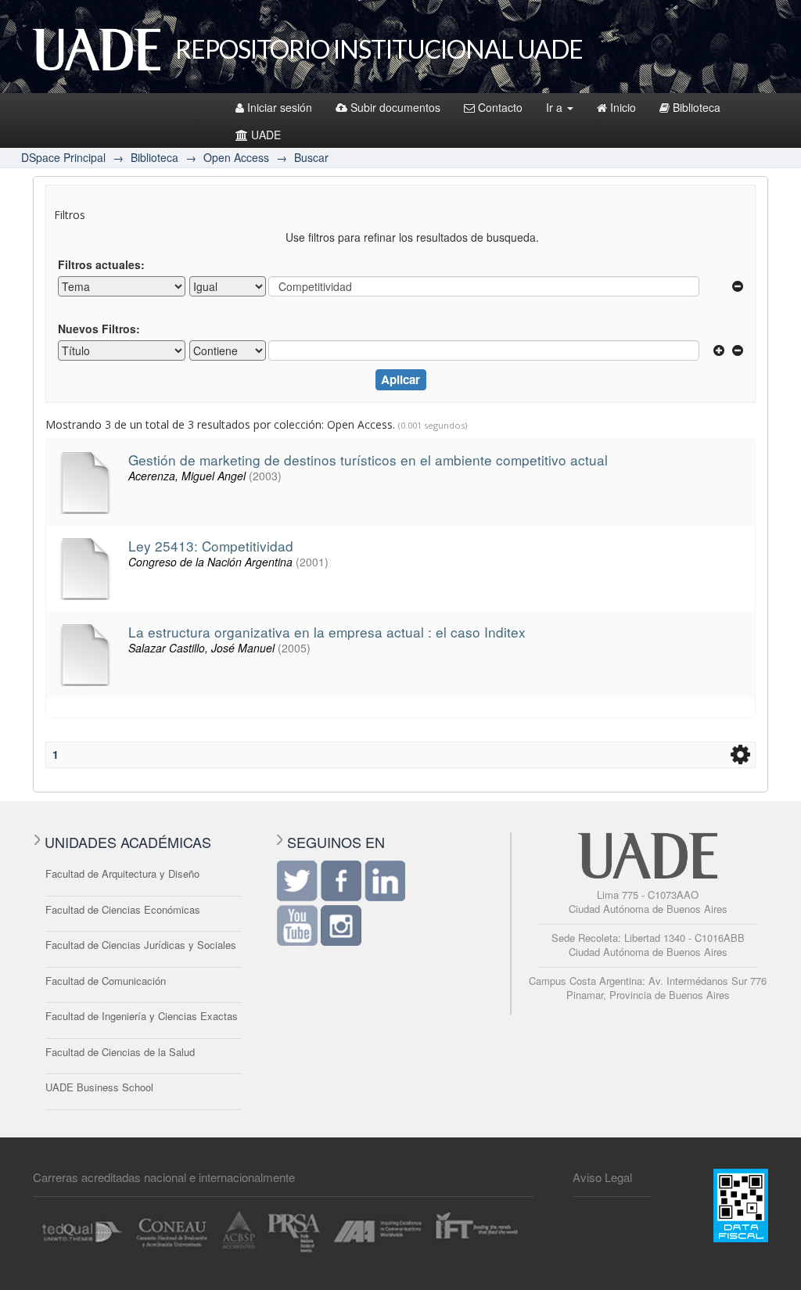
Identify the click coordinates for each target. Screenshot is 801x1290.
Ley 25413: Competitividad (210, 545)
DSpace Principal (63, 157)
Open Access (236, 157)
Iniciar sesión (279, 107)
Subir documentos (395, 107)
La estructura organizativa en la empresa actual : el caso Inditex (327, 631)
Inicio (623, 107)
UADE (266, 134)
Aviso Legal (602, 1177)
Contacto (500, 107)
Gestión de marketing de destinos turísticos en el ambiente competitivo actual (368, 459)
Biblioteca (696, 107)
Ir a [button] (556, 107)
